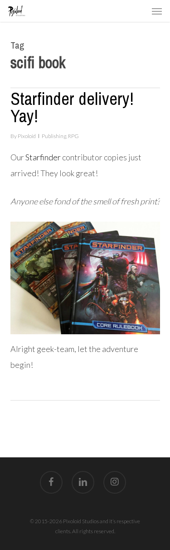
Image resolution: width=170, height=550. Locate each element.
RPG (73, 136)
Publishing (54, 136)
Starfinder (43, 157)
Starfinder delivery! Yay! (72, 107)
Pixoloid (27, 136)
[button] (157, 10)
